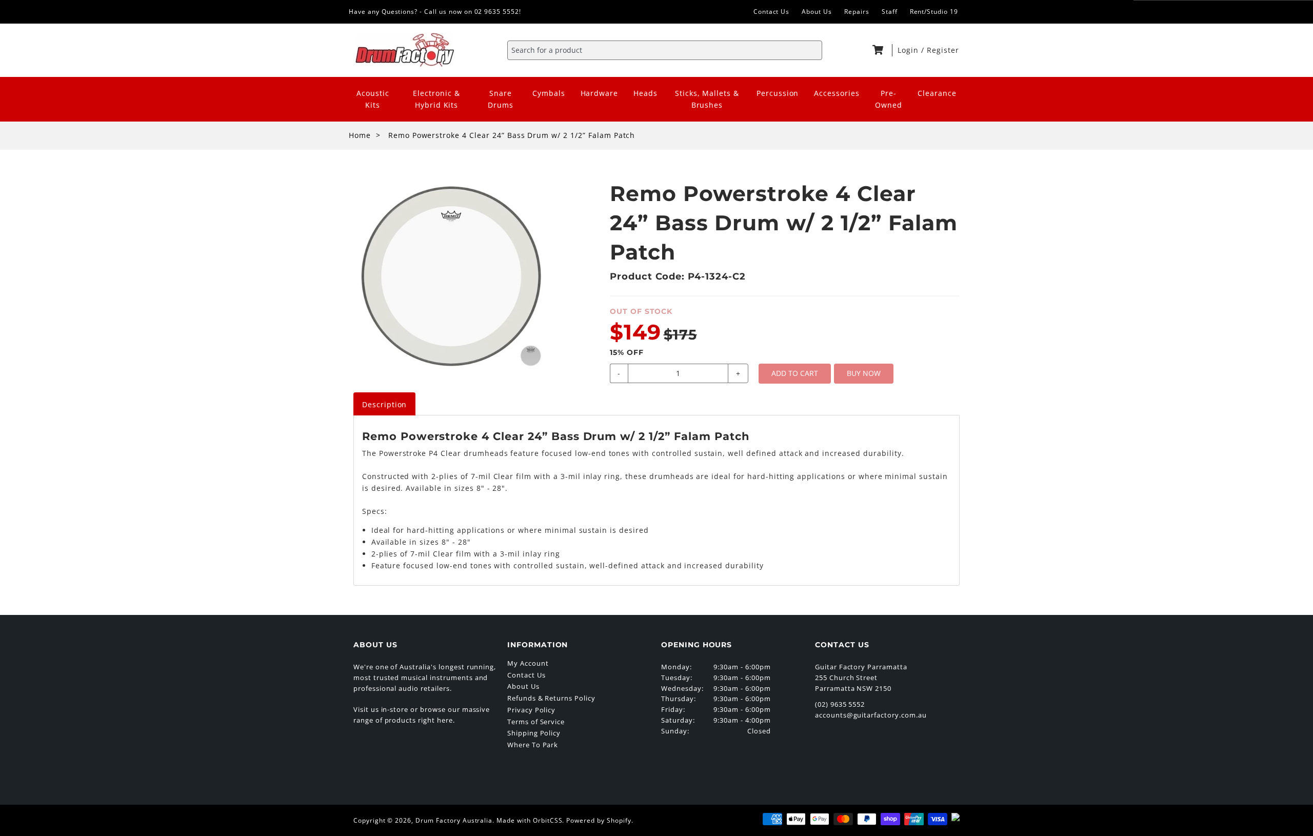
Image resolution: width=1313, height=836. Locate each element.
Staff (890, 11)
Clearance (937, 93)
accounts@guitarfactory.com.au (871, 715)
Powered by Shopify (598, 820)
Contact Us (771, 11)
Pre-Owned (888, 99)
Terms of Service (536, 721)
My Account (528, 663)
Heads (645, 93)
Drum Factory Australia (453, 820)
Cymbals (548, 93)
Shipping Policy (534, 733)
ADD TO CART (794, 373)
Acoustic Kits (372, 99)
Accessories (837, 93)
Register (943, 50)
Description (384, 404)
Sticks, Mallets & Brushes (707, 99)
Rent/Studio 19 (934, 11)
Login (909, 50)
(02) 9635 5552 (840, 704)
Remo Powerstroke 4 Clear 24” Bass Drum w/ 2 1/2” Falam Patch (511, 135)
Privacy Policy (531, 709)
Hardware (600, 93)
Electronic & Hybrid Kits (436, 99)
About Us (817, 11)
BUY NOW (864, 373)
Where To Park (532, 744)
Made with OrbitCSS (529, 820)
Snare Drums (500, 99)
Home (360, 135)
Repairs (856, 11)
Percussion (778, 93)
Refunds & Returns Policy (551, 698)
